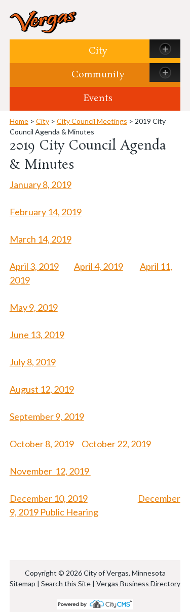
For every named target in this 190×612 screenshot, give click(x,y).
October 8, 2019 (42, 443)
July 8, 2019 (33, 361)
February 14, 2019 (46, 211)
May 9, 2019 (34, 307)
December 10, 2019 (49, 498)
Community (98, 74)
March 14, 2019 (40, 239)
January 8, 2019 (40, 184)
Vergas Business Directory (138, 583)
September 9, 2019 (47, 416)
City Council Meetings (92, 121)
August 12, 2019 (42, 389)
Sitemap (22, 583)
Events (98, 98)
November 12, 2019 (50, 471)
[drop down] (165, 48)
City (98, 51)
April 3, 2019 (34, 266)
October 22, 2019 (116, 443)
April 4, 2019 (98, 266)
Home (19, 121)
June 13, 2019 (37, 334)
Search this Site (66, 583)
